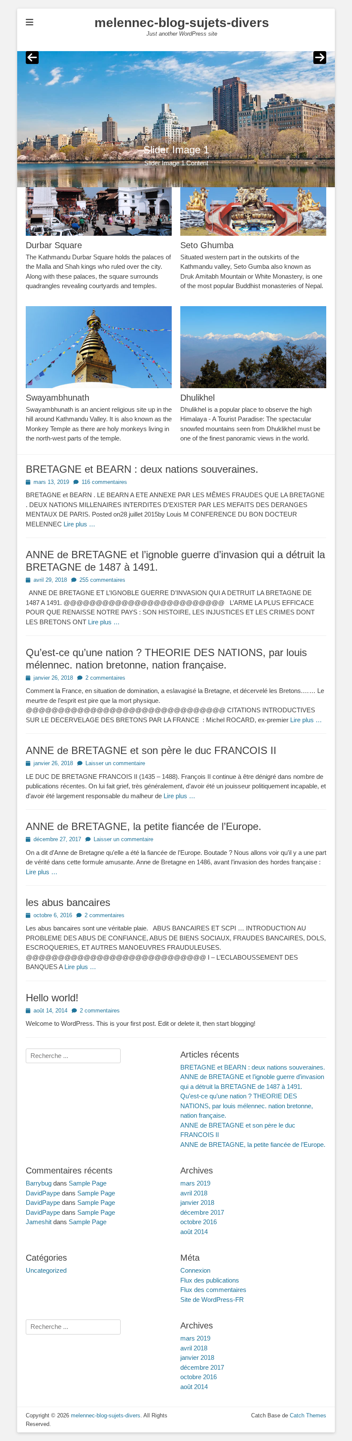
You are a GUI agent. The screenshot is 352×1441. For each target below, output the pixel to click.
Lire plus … (79, 524)
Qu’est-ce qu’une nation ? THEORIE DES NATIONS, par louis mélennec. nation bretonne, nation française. (166, 659)
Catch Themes (308, 1415)
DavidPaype (43, 1193)
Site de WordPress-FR (212, 1299)
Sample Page (87, 1183)
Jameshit (39, 1221)
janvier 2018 (197, 1202)
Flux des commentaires (213, 1289)
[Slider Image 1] (176, 119)
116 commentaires (104, 482)
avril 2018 (193, 1193)
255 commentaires (102, 580)
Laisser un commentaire (115, 763)
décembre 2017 (202, 1212)
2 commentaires (105, 678)
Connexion (195, 1270)
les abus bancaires (68, 902)
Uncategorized (46, 1270)
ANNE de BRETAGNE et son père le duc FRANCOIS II (151, 750)
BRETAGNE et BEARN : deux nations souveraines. (142, 469)
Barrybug (39, 1183)
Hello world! (52, 997)
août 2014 (194, 1231)
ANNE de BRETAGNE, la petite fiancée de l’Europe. (143, 826)
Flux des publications (209, 1280)
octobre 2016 (198, 1221)
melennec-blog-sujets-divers (181, 22)
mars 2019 (195, 1183)
